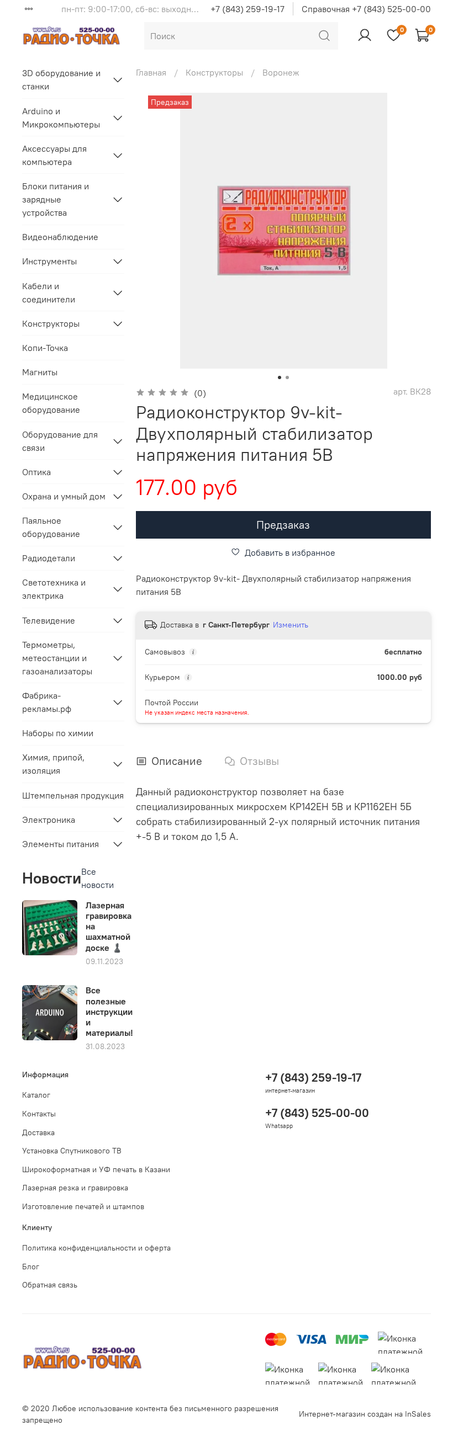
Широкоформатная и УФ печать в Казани (96, 1169)
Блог (30, 1267)
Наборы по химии (57, 732)
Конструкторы (214, 72)
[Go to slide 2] (287, 377)
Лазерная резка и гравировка (75, 1188)
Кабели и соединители (48, 292)
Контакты (39, 1114)
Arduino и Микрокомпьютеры (61, 117)
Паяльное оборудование (51, 527)
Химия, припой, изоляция (53, 764)
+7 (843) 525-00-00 (317, 1112)
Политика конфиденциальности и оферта (96, 1248)
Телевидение (48, 620)
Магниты (39, 371)
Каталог (36, 1095)
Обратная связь (49, 1285)
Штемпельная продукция (73, 795)
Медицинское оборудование (51, 403)
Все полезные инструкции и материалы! (109, 1011)
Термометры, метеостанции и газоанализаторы (57, 658)
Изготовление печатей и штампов (83, 1206)
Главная (151, 72)
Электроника (48, 819)
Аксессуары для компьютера (54, 155)
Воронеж (280, 72)
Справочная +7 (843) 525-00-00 (366, 8)
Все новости (97, 878)
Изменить (290, 625)
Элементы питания (60, 843)
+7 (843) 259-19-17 (247, 8)
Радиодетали (48, 557)
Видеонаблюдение (60, 236)
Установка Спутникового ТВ (72, 1151)
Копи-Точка (45, 347)
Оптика (36, 471)
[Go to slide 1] (279, 377)
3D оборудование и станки (61, 79)
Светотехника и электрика (54, 589)
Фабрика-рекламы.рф (46, 702)
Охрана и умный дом (64, 496)
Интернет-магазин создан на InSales (365, 1414)
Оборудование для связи (60, 441)
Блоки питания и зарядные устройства (55, 199)
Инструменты (49, 261)
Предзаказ (283, 524)
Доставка (38, 1132)
